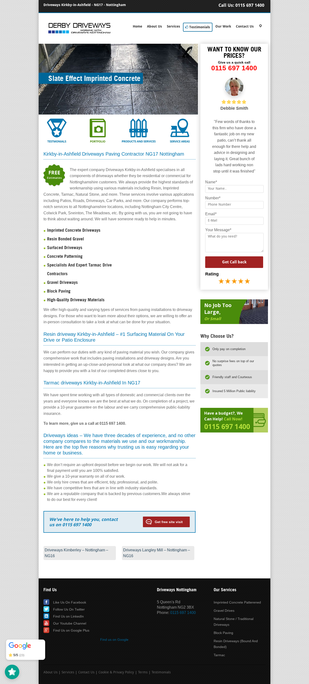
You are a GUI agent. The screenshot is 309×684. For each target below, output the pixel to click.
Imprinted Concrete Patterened (237, 602)
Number (212, 198)
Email (211, 214)
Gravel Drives (224, 610)
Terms (142, 672)
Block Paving (223, 633)
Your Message (218, 230)
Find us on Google (114, 639)
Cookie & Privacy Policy (116, 672)
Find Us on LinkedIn (68, 616)
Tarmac (219, 655)
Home (137, 26)
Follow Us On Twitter (69, 609)
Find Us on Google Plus (71, 630)
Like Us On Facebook (69, 602)
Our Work (223, 26)
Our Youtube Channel (69, 623)
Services (173, 26)
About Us (154, 26)
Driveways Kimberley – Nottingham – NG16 (76, 553)
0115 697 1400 (249, 5)
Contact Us (245, 26)
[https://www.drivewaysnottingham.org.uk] (79, 33)
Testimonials (199, 27)
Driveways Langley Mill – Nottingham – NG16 (156, 553)
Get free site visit (169, 522)
